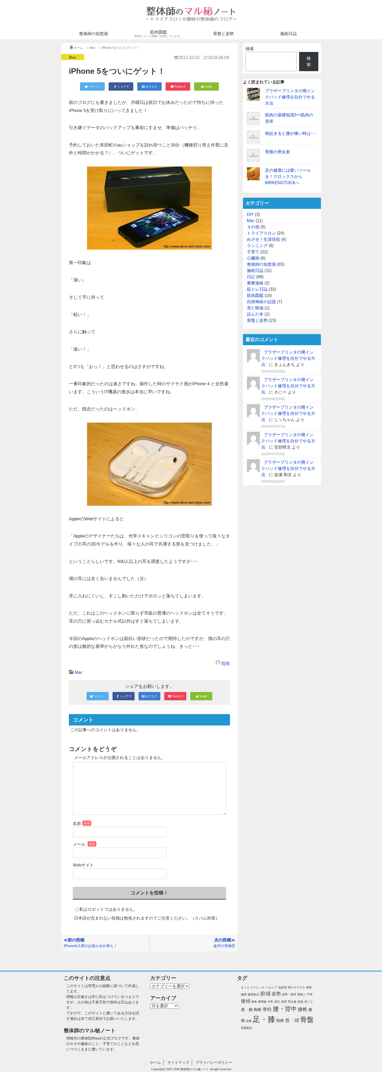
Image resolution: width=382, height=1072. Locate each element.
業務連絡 (255, 283)
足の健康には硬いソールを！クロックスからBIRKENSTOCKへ (288, 176)
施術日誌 (288, 33)
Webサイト (83, 865)
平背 (310, 994)
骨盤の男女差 (277, 152)
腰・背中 (285, 1009)
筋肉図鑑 (158, 34)
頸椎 (280, 1020)
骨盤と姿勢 (223, 33)
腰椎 (302, 1009)
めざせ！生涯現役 (263, 239)
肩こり (308, 1001)
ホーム (155, 1062)
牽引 (277, 1001)
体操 (309, 987)
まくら (245, 987)
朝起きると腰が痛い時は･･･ (291, 133)
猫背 (284, 1001)
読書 (249, 1020)
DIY (250, 214)
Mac (72, 57)
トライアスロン (261, 233)
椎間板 (262, 1001)
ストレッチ (258, 987)
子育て (253, 252)
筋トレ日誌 (257, 289)
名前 (81, 823)
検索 (250, 48)
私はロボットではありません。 (108, 909)
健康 (244, 994)
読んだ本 (255, 314)
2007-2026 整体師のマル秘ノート (187, 1069)
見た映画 (255, 308)
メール (84, 844)
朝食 (254, 1001)
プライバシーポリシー (214, 1062)
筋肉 (300, 1001)
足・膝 (264, 1019)
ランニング (257, 245)
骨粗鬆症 (246, 1027)
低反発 (282, 987)
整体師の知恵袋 (93, 33)
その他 (253, 227)
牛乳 (270, 1001)
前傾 (265, 993)
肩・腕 (247, 1010)
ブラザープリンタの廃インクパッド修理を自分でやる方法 (290, 97)
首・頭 (292, 1020)
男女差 (292, 1001)
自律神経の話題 (261, 301)
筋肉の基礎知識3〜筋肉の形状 (289, 118)
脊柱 (267, 1009)
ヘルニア (271, 987)
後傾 (245, 1001)
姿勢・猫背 (289, 994)
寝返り (301, 994)
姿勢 (276, 993)
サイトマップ (178, 1062)
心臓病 (253, 258)
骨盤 (307, 1019)
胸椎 (257, 1010)
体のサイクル (296, 987)
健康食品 (253, 994)
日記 (251, 277)
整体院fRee (90, 1038)
